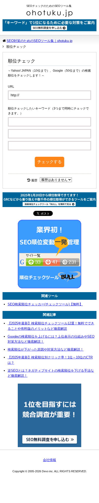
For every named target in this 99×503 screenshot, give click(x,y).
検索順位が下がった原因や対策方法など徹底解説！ (46, 349)
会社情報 (49, 460)
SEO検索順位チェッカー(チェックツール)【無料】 (45, 304)
